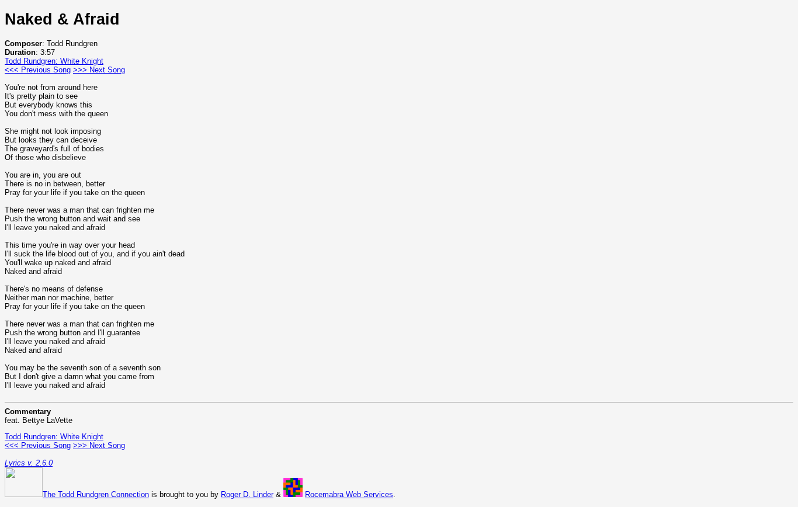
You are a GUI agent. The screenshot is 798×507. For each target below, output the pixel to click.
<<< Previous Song (38, 69)
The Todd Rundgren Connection (96, 494)
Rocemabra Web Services (349, 494)
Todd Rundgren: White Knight (54, 61)
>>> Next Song (99, 69)
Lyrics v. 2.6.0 (29, 463)
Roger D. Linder (247, 494)
